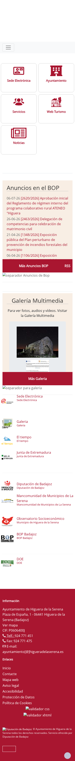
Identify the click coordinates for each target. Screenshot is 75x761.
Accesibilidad (12, 691)
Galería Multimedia (37, 300)
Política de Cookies (17, 703)
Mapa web (10, 679)
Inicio (6, 668)
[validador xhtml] (37, 714)
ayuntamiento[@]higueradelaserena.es (33, 651)
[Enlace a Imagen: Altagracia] (37, 341)
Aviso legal (10, 685)
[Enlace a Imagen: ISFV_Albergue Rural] (37, 368)
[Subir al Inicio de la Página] (67, 755)
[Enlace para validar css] (38, 708)
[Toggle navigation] (8, 47)
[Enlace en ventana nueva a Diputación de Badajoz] (17, 729)
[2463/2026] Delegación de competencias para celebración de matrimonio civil (34, 224)
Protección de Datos (18, 697)
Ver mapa (10, 625)
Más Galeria (37, 378)
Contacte (9, 674)
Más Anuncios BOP (33, 266)
